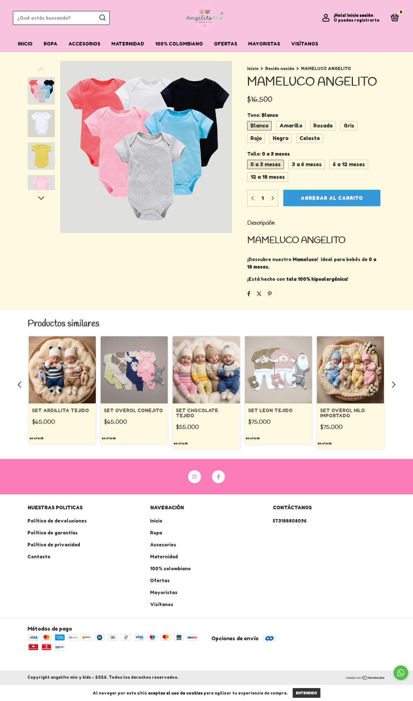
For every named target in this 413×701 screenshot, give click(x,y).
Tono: (262, 115)
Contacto (38, 556)
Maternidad (127, 43)
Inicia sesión (360, 15)
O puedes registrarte (356, 20)
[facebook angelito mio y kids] (218, 476)
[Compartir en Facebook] (248, 293)
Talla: (268, 154)
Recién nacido (280, 68)
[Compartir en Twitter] (259, 293)
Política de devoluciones (57, 520)
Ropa (50, 43)
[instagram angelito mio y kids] (194, 476)
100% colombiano (179, 43)
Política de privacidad (53, 544)
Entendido (306, 693)
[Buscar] (102, 18)
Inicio (25, 43)
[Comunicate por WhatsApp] (401, 672)
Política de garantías (52, 532)
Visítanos (304, 43)
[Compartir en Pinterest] (270, 293)
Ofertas (225, 43)
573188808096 (290, 520)
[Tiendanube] (365, 678)
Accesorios (84, 43)
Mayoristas (264, 43)
